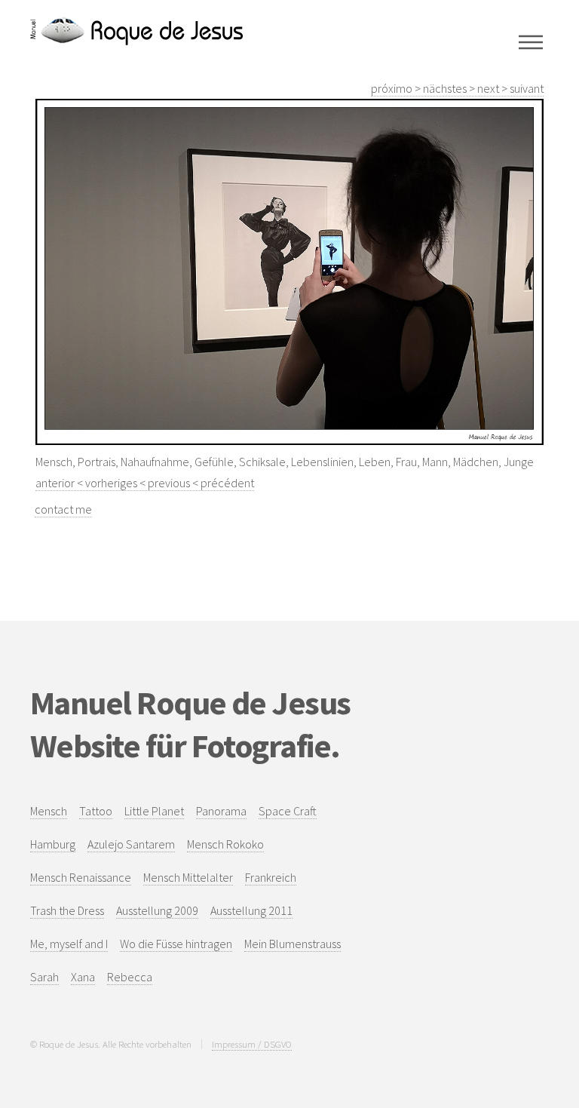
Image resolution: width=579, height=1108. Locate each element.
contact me (63, 509)
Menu (531, 42)
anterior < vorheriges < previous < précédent (144, 482)
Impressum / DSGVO (252, 1044)
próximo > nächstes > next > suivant (457, 88)
